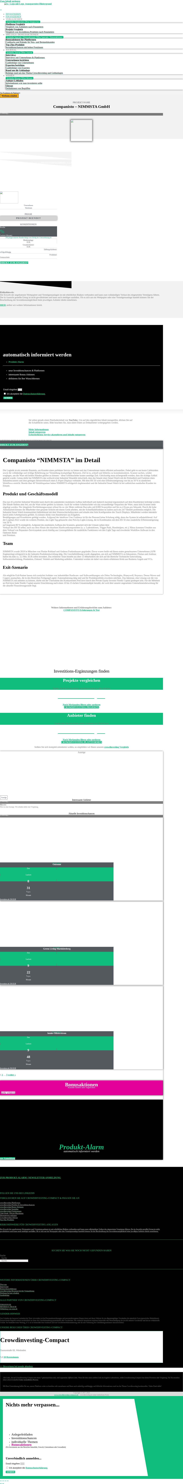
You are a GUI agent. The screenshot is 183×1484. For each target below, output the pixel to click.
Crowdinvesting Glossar (9, 1218)
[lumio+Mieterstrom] (24, 1028)
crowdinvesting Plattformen (10, 1203)
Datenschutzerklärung (34, 394)
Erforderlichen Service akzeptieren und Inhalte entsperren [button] (57, 434)
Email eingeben (10, 389)
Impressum (4, 1287)
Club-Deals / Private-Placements (11, 1213)
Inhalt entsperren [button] (37, 432)
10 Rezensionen (11, 1357)
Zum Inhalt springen (10, 1)
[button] (4, 798)
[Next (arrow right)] (3, 1483)
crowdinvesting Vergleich (116, 747)
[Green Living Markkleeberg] (24, 944)
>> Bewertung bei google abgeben (16, 1366)
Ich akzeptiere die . (26, 394)
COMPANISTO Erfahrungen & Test (81, 610)
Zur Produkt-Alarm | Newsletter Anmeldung (30, 1177)
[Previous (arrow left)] (1, 1483)
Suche (3, 1255)
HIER (3, 305)
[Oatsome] (24, 859)
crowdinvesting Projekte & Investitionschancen (17, 1205)
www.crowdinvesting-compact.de (66, 1395)
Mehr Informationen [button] (39, 429)
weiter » (12, 1075)
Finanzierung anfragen (8, 1216)
